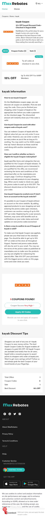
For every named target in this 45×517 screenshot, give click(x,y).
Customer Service (9, 461)
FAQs (4, 454)
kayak (17, 16)
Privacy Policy (7, 434)
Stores (12, 16)
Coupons (5, 16)
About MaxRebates (9, 427)
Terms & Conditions (10, 441)
